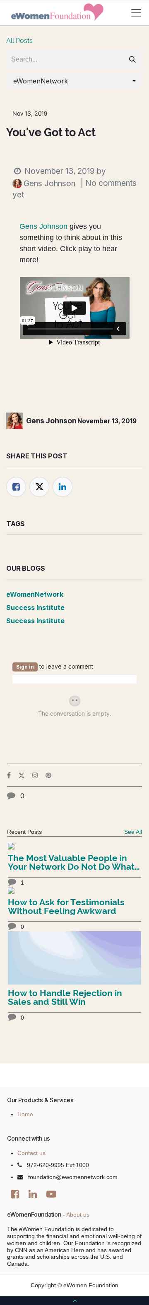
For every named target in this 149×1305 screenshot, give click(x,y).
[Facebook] (16, 487)
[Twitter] (39, 487)
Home (25, 1114)
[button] (74, 81)
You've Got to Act (51, 133)
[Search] (132, 59)
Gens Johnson (43, 226)
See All (133, 831)
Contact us (31, 1153)
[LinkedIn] (62, 487)
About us (77, 1214)
